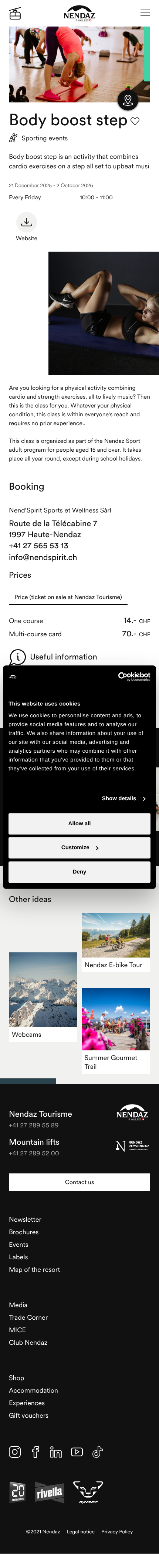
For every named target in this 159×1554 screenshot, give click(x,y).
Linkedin (56, 1452)
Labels (18, 1257)
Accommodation (33, 1390)
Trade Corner (28, 1317)
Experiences (27, 1403)
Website (26, 238)
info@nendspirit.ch (43, 557)
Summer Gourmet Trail (111, 1062)
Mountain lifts (34, 1142)
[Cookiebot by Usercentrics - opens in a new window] (118, 677)
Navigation (145, 13)
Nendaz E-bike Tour (113, 964)
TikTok (98, 1452)
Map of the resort (34, 1269)
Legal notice (81, 1532)
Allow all (79, 823)
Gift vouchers (28, 1415)
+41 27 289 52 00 (34, 1153)
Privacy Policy (117, 1532)
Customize (75, 847)
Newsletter (25, 1219)
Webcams (26, 1034)
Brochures (24, 1232)
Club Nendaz (28, 1342)
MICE (17, 1330)
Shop (16, 1377)
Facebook (35, 1452)
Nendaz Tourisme (132, 1112)
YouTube (77, 1452)
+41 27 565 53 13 (38, 545)
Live (15, 13)
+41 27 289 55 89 (34, 1125)
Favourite (135, 121)
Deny (80, 872)
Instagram (15, 1452)
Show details (119, 798)
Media (18, 1305)
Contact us (79, 1182)
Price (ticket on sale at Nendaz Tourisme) (68, 597)
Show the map (128, 100)
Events (18, 1244)
